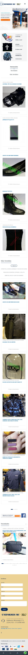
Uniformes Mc (5, 641)
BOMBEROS (8, 417)
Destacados (14, 67)
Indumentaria (5, 225)
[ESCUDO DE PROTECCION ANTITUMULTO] (14, 367)
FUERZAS (18, 455)
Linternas (4, 82)
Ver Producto (24, 109)
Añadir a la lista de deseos (14, 112)
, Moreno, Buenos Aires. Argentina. (11, 628)
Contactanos (18, 58)
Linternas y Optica (9, 82)
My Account (3, 653)
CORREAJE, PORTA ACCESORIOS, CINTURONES (11, 340)
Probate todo (18, 49)
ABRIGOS (4, 417)
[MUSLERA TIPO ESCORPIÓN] (14, 327)
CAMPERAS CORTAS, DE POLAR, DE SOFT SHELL (14, 492)
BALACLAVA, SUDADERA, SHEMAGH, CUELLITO (14, 272)
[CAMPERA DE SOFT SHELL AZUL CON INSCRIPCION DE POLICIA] (14, 480)
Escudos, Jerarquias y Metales (8, 117)
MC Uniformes (10, 225)
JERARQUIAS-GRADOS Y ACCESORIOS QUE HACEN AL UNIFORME (14, 456)
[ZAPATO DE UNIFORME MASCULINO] (14, 291)
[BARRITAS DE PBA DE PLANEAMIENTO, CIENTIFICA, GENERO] (14, 443)
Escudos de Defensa (6, 380)
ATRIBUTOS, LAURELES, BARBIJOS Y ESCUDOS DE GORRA (14, 268)
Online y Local (18, 39)
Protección (12, 380)
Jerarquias (16, 117)
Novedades (14, 70)
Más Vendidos (14, 74)
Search (10, 653)
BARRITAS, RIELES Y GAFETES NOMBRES (14, 275)
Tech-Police (17, 380)
